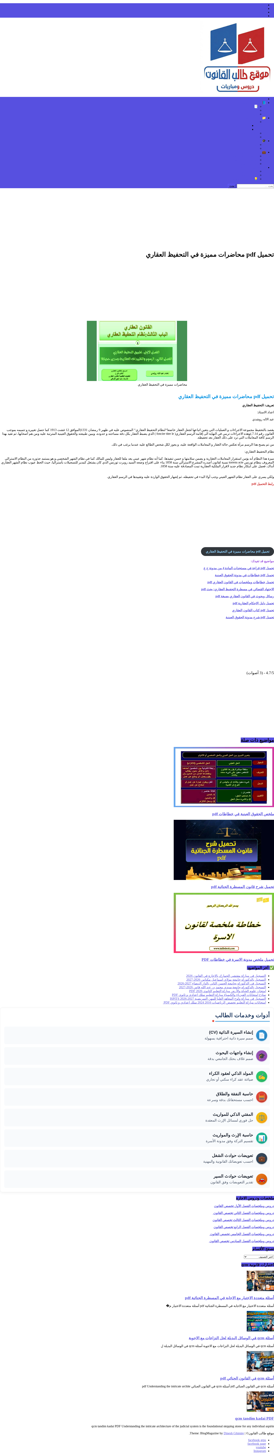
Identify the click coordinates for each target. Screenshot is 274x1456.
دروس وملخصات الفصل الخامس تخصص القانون (241, 1234)
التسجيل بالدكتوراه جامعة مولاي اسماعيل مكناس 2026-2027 (226, 979)
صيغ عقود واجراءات (245, 114)
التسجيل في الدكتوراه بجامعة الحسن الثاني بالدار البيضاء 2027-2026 (222, 983)
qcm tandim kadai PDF (254, 1418)
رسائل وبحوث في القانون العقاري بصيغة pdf (244, 596)
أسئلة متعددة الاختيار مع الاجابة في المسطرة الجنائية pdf (229, 1298)
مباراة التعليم (249, 163)
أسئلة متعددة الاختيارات (242, 110)
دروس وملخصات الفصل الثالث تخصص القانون (243, 1220)
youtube (261, 12)
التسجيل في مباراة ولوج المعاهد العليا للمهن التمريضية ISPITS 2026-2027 (218, 998)
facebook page (257, 8)
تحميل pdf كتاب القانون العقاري (253, 610)
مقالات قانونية (240, 125)
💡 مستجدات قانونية (244, 179)
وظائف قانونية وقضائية (243, 156)
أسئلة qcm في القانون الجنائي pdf (247, 1378)
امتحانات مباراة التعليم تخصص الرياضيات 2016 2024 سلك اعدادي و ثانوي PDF (214, 1002)
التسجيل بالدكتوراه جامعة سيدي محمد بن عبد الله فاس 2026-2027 (222, 987)
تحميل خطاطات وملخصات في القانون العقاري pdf (240, 582)
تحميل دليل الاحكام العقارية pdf (253, 603)
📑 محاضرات (249, 106)
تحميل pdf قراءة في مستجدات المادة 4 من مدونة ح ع (239, 568)
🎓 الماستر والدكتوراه (251, 140)
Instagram (260, 15)
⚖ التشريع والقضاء (253, 167)
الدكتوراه (252, 148)
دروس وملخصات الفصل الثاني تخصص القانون (243, 1213)
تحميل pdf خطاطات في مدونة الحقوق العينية (244, 575)
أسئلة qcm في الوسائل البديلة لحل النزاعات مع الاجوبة (231, 1338)
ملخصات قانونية (247, 133)
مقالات (253, 121)
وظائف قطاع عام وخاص (241, 160)
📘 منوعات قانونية (253, 102)
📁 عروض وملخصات (252, 118)
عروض (253, 137)
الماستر (253, 144)
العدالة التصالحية (239, 129)
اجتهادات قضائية (247, 175)
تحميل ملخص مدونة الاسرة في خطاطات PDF (238, 959)
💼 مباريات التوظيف (252, 152)
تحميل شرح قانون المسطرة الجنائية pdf (242, 887)
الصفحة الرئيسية (255, 99)
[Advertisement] (137, 218)
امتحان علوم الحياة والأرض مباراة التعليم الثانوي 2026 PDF (227, 991)
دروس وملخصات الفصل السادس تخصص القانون (241, 1241)
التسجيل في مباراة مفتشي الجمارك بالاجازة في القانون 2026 (226, 975)
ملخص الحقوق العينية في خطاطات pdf (243, 814)
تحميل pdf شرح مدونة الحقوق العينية (250, 617)
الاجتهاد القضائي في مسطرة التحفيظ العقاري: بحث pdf (237, 589)
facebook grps (257, 5)
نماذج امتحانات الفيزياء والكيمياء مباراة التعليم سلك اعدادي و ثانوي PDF (219, 995)
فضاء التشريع (249, 171)
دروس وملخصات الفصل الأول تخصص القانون (244, 1206)
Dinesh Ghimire (234, 1433)
